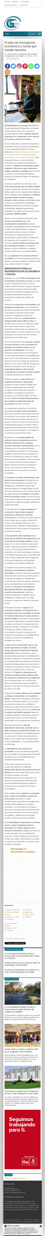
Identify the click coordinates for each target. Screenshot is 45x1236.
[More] (7, 72)
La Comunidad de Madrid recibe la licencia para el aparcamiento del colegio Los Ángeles (22, 956)
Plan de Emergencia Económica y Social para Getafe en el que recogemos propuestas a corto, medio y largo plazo (22, 154)
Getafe (7, 2)
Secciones (24, 2)
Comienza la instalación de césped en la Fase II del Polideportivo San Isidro (22, 1092)
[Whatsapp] (31, 66)
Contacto (23, 5)
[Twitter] (13, 66)
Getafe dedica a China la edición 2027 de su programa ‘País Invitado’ (22, 1050)
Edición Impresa (11, 5)
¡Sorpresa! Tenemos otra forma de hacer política (12, 912)
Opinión (15, 2)
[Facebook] (7, 66)
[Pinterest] (25, 66)
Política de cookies (24, 1234)
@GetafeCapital (12, 58)
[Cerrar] (41, 1226)
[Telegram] (37, 66)
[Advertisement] (22, 12)
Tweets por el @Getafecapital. (15, 1178)
